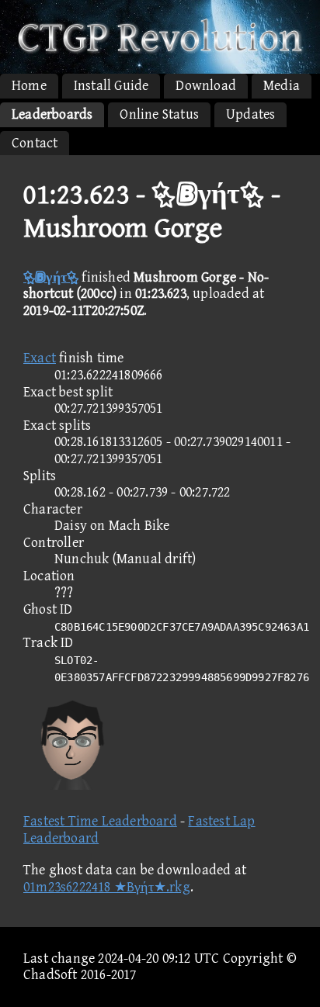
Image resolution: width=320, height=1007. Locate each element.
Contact (34, 143)
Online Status (159, 114)
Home (29, 86)
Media (281, 86)
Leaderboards (52, 114)
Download (206, 86)
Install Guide (111, 86)
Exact (39, 358)
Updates (250, 114)
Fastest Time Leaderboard (100, 821)
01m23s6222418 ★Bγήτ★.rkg (106, 887)
